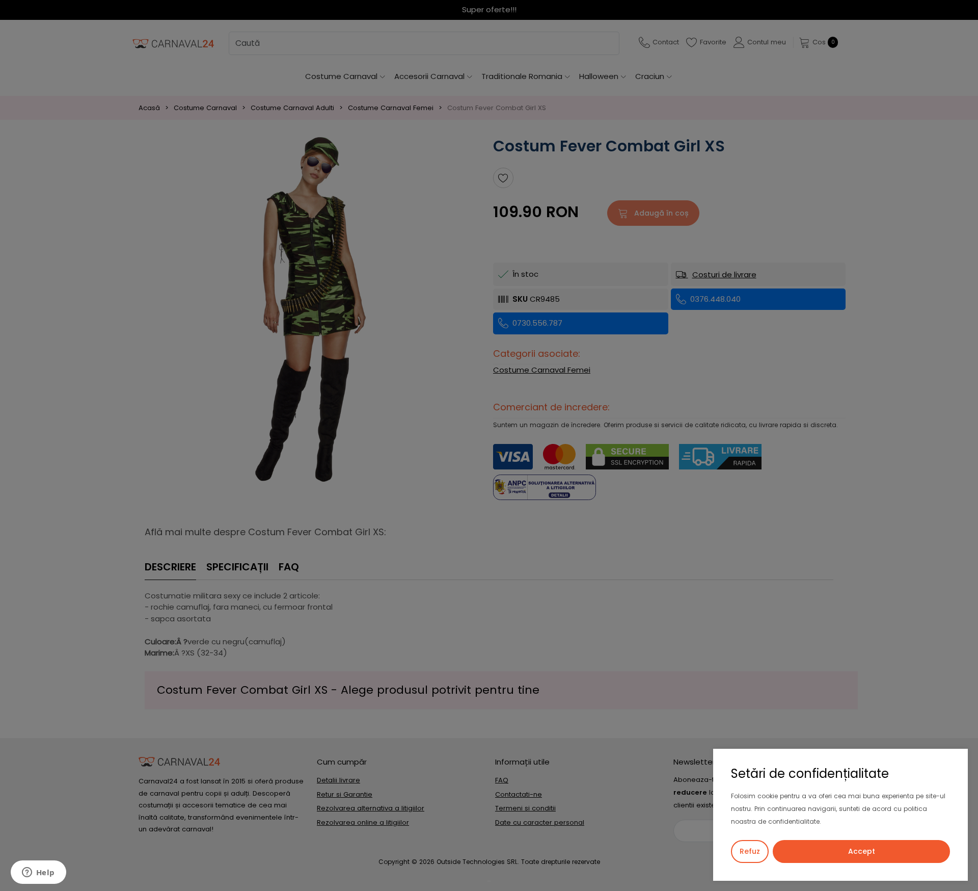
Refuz (750, 851)
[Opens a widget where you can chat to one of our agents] (38, 873)
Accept (861, 851)
